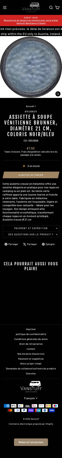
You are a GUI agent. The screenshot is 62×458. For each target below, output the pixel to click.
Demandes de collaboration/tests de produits (31, 368)
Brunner (31, 111)
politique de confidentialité (31, 334)
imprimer (31, 329)
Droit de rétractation (31, 343)
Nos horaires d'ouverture (31, 353)
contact (31, 348)
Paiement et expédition (31, 228)
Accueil (30, 106)
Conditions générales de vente (31, 339)
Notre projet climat (31, 363)
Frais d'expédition (30, 151)
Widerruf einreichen (31, 442)
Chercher (31, 373)
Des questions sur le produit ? (31, 234)
